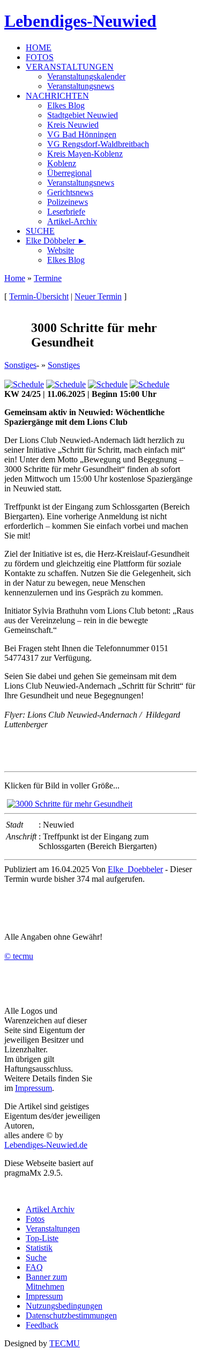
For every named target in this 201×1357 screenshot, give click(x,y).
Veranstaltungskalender (86, 76)
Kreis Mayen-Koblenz (85, 153)
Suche (36, 1257)
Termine (48, 278)
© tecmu (18, 956)
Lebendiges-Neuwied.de (45, 1144)
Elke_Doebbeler (135, 869)
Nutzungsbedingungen (64, 1305)
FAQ (34, 1267)
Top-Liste (42, 1238)
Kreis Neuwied (73, 124)
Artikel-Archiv (72, 221)
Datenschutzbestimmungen (71, 1315)
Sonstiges (20, 365)
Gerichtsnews (70, 192)
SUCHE (40, 230)
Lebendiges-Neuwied (80, 21)
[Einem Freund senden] (24, 384)
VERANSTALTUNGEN (70, 66)
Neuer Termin (98, 296)
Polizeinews (67, 201)
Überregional (69, 173)
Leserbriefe (66, 211)
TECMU (64, 1343)
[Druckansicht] (108, 384)
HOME (38, 47)
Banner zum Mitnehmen (46, 1281)
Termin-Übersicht (39, 296)
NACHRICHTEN (57, 95)
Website (60, 250)
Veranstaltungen (53, 1228)
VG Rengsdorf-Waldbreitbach (98, 144)
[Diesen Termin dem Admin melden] (66, 384)
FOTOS (40, 57)
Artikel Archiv (50, 1209)
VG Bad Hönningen (81, 134)
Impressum (33, 1088)
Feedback (42, 1325)
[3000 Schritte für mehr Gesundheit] (69, 803)
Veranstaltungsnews (80, 86)
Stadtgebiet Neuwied (82, 115)
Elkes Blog (66, 105)
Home (14, 278)
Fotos (35, 1218)
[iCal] (149, 384)
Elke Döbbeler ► (56, 240)
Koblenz (61, 163)
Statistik (39, 1247)
